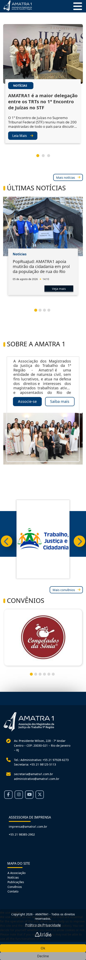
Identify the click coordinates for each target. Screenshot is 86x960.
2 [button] (45, 157)
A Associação (16, 873)
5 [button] (50, 676)
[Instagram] (19, 794)
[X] (39, 794)
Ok (43, 948)
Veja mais (59, 288)
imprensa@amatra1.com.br (28, 826)
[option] (43, 87)
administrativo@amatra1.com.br (36, 779)
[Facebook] (8, 794)
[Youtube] (29, 794)
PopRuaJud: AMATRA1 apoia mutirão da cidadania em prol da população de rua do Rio (41, 266)
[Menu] (75, 6)
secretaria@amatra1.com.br (33, 774)
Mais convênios (64, 590)
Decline (43, 956)
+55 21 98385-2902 (22, 834)
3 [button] (50, 157)
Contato (13, 891)
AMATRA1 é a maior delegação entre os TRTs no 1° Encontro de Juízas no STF (43, 101)
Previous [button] (6, 541)
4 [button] (50, 312)
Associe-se (27, 401)
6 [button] (55, 676)
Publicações (16, 882)
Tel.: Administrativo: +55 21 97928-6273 (41, 760)
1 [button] (39, 157)
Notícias (13, 877)
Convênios (15, 887)
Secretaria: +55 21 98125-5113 (35, 764)
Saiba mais (59, 401)
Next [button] (79, 541)
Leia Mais (19, 135)
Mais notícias (65, 177)
